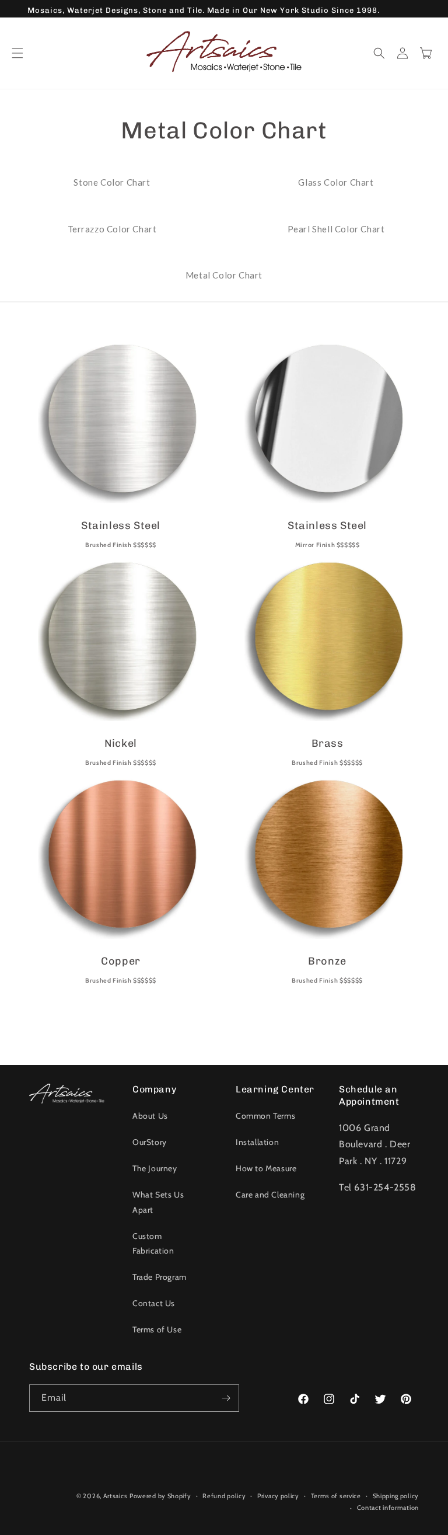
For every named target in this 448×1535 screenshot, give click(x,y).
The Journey (154, 1168)
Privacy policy (278, 1496)
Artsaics (115, 1496)
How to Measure (266, 1168)
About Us (150, 1116)
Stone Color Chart (112, 182)
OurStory (149, 1142)
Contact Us (153, 1303)
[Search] (379, 53)
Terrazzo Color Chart (112, 229)
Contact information (388, 1507)
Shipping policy (396, 1496)
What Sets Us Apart (158, 1201)
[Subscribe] (226, 1398)
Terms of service (336, 1496)
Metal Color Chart (224, 275)
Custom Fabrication (153, 1243)
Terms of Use (156, 1329)
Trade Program (159, 1277)
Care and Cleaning (270, 1194)
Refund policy (224, 1496)
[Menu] (17, 53)
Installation (257, 1142)
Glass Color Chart (335, 182)
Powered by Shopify (160, 1496)
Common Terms (265, 1116)
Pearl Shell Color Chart (336, 229)
